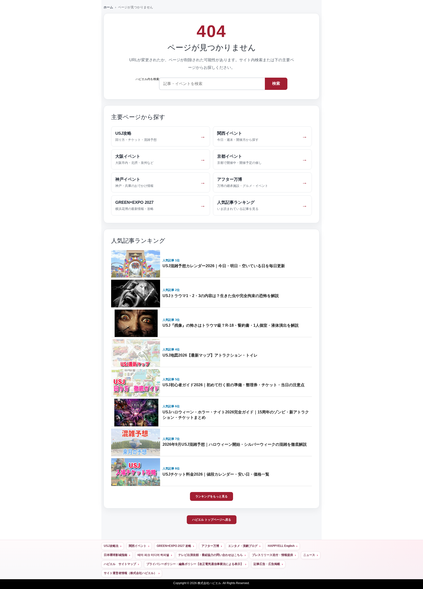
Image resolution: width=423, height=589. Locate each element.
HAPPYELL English (281, 546)
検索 (276, 83)
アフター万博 (210, 546)
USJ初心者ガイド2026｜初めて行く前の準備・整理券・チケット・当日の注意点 (234, 385)
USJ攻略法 (111, 546)
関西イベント (137, 546)
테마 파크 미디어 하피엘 (153, 555)
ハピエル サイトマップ (120, 564)
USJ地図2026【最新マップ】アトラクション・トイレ (210, 355)
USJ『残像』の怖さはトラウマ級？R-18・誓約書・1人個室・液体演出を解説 (231, 325)
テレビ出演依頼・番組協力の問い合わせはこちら (210, 555)
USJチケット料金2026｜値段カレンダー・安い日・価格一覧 (216, 474)
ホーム (108, 7)
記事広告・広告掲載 (267, 564)
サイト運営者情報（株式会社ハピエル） (130, 573)
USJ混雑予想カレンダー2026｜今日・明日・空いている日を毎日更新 (224, 266)
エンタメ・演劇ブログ (243, 546)
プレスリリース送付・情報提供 (272, 555)
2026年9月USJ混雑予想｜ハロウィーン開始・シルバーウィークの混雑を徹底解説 (235, 444)
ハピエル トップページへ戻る (211, 519)
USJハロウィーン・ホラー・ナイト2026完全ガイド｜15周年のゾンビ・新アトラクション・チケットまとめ (236, 415)
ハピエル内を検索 (147, 79)
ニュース (309, 555)
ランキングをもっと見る (211, 496)
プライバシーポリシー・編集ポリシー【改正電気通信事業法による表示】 (194, 564)
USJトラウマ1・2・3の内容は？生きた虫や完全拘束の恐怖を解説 (221, 296)
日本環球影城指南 (115, 555)
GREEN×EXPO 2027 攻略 (174, 546)
